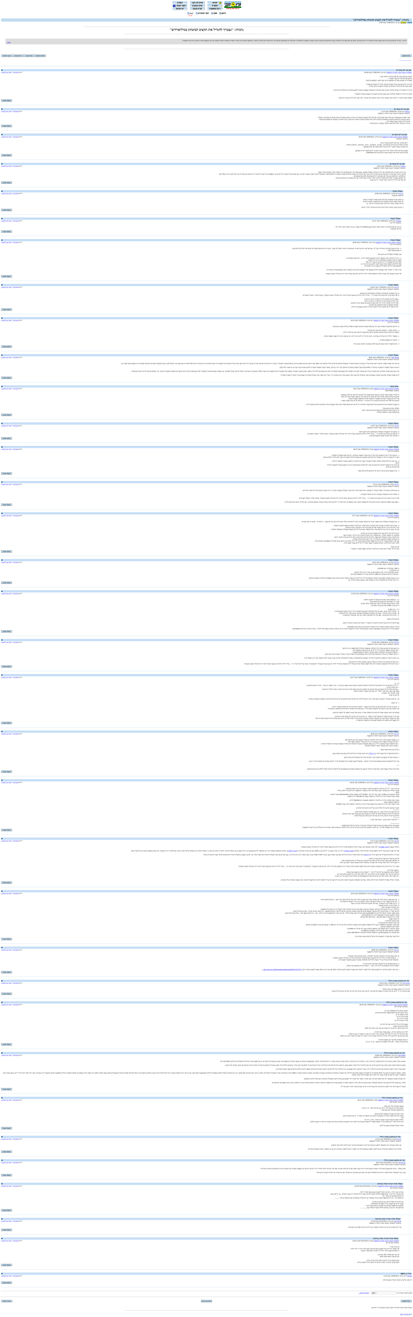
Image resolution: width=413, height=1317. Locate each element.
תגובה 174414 (349, 851)
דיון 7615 (372, 753)
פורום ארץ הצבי (405, 1314)
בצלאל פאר (395, 357)
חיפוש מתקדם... (364, 1293)
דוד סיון (400, 193)
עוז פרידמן (406, 983)
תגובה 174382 (384, 847)
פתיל (14, 72)
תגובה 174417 (292, 851)
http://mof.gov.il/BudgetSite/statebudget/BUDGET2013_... (281, 969)
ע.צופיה (407, 111)
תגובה (17, 72)
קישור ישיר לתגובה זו (6, 72)
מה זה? (190, 15)
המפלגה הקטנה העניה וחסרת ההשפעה (399, 72)
